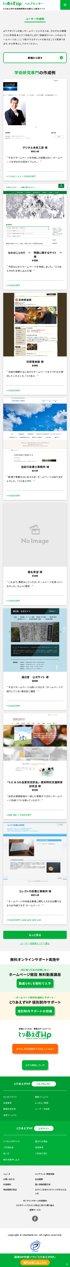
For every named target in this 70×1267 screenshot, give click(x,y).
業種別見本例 (9, 1108)
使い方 (6, 1153)
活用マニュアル (10, 1115)
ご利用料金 (8, 1147)
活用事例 (39, 1147)
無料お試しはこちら (34, 1262)
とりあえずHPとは (11, 1141)
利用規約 (7, 1184)
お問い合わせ (9, 1179)
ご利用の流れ (41, 1153)
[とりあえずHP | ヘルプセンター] (23, 4)
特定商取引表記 (10, 1189)
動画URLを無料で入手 (35, 983)
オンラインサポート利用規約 (35, 1200)
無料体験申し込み (11, 1159)
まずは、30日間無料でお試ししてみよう (35, 1048)
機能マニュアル (42, 1096)
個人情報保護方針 (43, 1184)
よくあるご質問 (41, 1102)
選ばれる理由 (41, 1141)
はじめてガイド (10, 1096)
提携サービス (35, 1209)
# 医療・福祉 (12, 814)
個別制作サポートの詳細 (35, 1011)
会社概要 (39, 1179)
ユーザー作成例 (42, 1108)
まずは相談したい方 (35, 1065)
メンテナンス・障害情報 (44, 1173)
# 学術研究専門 (28, 176)
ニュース (6, 1173)
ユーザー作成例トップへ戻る (35, 943)
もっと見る (35, 935)
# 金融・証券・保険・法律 (31, 920)
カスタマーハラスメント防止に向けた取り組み (35, 1205)
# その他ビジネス (14, 176)
